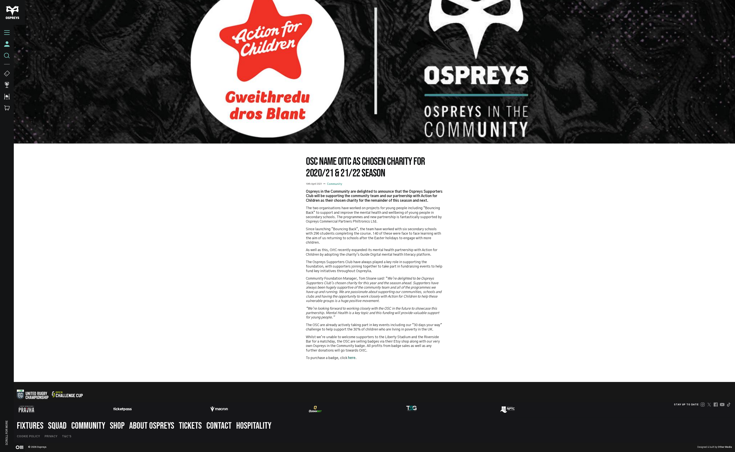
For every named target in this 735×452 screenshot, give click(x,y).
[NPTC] (507, 409)
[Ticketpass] (122, 409)
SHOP (117, 425)
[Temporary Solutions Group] (411, 409)
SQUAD (57, 425)
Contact (219, 425)
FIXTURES (30, 425)
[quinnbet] (315, 409)
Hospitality (253, 425)
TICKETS (190, 425)
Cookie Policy (28, 436)
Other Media (725, 447)
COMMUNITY (88, 425)
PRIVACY (51, 436)
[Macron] (219, 409)
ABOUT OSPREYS (151, 425)
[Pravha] (26, 409)
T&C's (66, 436)
